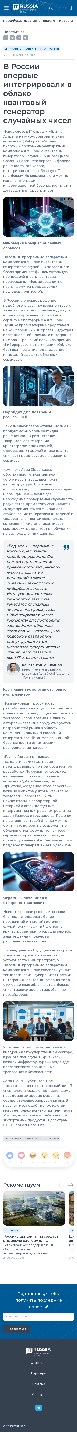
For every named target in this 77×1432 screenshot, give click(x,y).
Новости (66, 21)
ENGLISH (60, 8)
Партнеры (38, 1373)
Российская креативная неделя (29, 21)
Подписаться (16, 1328)
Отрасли (11, 1230)
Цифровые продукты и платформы (32, 48)
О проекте (38, 1363)
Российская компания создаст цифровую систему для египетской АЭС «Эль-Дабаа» (31, 1238)
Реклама (38, 1384)
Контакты (39, 1395)
